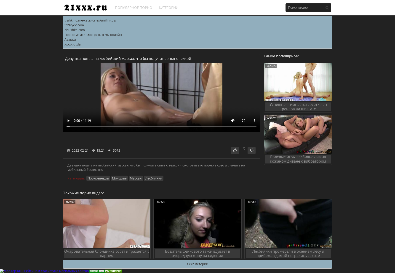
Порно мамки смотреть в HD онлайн (93, 34)
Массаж (136, 178)
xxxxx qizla (72, 44)
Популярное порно (133, 7)
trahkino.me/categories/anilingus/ (90, 20)
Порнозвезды (98, 178)
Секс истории (197, 264)
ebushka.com (74, 30)
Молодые (119, 178)
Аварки (70, 39)
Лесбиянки (153, 178)
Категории (168, 7)
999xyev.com (74, 25)
